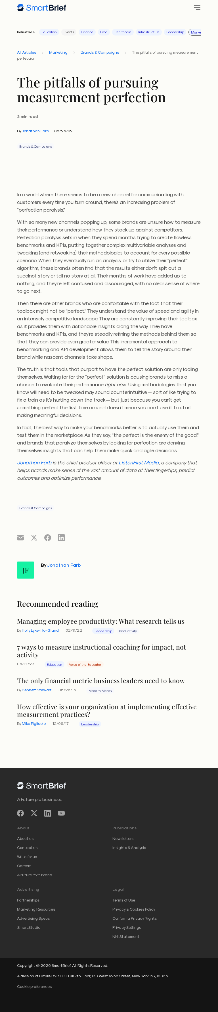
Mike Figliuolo (34, 723)
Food (104, 32)
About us (25, 838)
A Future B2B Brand (34, 874)
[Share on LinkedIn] (61, 537)
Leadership (175, 32)
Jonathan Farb (35, 130)
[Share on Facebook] (47, 537)
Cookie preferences (34, 986)
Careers (24, 865)
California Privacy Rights (134, 918)
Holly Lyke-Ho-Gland (40, 630)
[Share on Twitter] (34, 537)
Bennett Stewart (37, 689)
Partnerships (28, 900)
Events (69, 32)
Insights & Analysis (129, 847)
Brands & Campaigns (100, 52)
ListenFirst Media (139, 462)
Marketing (199, 32)
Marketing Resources (36, 909)
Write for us (27, 856)
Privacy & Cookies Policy (133, 909)
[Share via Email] (20, 537)
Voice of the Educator (85, 664)
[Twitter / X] (34, 813)
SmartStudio (28, 927)
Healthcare (122, 32)
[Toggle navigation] (195, 7)
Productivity (128, 631)
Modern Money (100, 690)
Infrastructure (149, 32)
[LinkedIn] (47, 813)
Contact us (27, 847)
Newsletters (122, 838)
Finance (87, 32)
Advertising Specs (33, 918)
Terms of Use (123, 900)
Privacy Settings (126, 927)
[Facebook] (20, 813)
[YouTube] (61, 813)
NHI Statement (125, 936)
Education (49, 32)
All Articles (26, 52)
